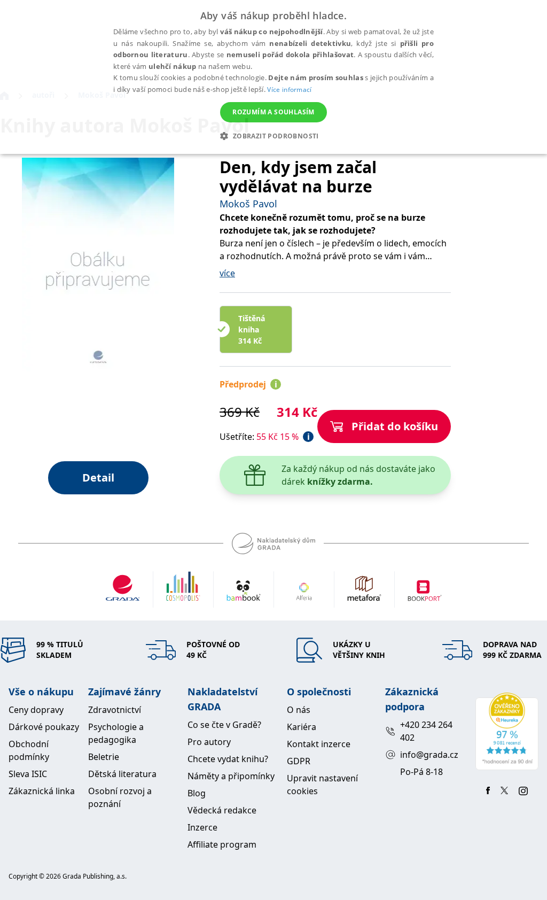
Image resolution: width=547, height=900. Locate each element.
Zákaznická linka (42, 791)
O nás (298, 710)
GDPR (298, 761)
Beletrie (103, 757)
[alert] (273, 77)
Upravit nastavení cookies (322, 784)
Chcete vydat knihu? (227, 759)
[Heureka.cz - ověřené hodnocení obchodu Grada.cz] (506, 731)
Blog (196, 793)
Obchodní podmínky (29, 750)
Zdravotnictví (114, 710)
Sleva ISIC (28, 774)
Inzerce (202, 827)
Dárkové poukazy (44, 727)
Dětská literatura (122, 774)
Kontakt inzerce (318, 744)
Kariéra (301, 727)
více (227, 273)
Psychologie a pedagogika (116, 733)
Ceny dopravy (36, 710)
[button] (273, 135)
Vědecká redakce (221, 810)
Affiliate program (221, 844)
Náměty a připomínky (231, 776)
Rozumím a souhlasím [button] (273, 112)
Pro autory (209, 742)
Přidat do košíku (394, 426)
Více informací (289, 89)
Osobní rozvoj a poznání (120, 797)
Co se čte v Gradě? (224, 725)
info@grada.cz (429, 755)
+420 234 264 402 (426, 731)
